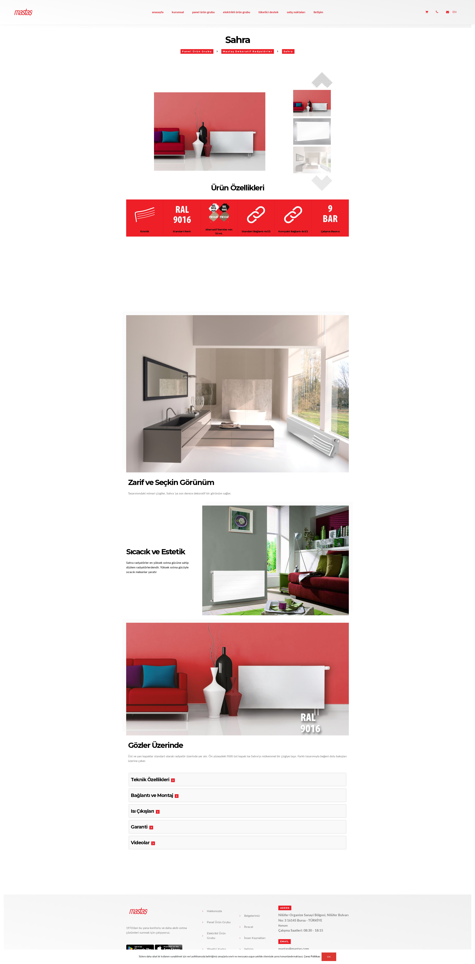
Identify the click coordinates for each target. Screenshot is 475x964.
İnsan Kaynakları (255, 938)
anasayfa (157, 12)
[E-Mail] (447, 12)
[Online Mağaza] (426, 12)
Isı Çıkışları (142, 811)
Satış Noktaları (296, 12)
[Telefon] (437, 12)
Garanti (139, 827)
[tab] (237, 779)
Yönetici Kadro (216, 949)
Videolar (140, 842)
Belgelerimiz (252, 915)
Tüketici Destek (268, 12)
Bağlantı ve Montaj (152, 795)
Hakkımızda (214, 911)
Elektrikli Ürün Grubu (236, 12)
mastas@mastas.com (293, 949)
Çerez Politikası (312, 957)
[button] (321, 184)
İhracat (248, 926)
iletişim (318, 12)
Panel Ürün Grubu (203, 12)
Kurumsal (178, 12)
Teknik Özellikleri (150, 779)
